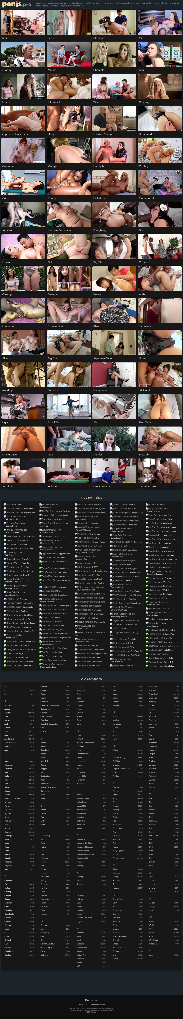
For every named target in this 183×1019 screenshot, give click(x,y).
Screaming (117, 910)
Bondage (8, 836)
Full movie (44, 906)
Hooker (79, 765)
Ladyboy (80, 899)
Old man (116, 761)
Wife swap (153, 940)
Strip (151, 757)
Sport (151, 731)
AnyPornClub (171, 559)
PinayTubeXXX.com (84, 552)
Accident (8, 705)
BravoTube (26, 559)
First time (44, 877)
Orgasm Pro (134, 620)
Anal (6, 716)
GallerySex (132, 569)
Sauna (115, 906)
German (43, 940)
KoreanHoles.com (47, 644)
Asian (6, 731)
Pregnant (116, 836)
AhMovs (164, 598)
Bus (6, 869)
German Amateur (47, 944)
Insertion (80, 817)
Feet (42, 854)
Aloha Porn (61, 610)
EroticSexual (99, 594)
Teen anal (153, 821)
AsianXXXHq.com (83, 530)
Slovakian (153, 687)
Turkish (152, 862)
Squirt (151, 739)
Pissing (116, 810)
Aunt (6, 750)
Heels (79, 750)
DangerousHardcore (155, 574)
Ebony (43, 810)
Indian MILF (81, 806)
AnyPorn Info (170, 531)
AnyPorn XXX (172, 539)
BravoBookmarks (12, 532)
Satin (115, 903)
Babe (6, 761)
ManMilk (58, 622)
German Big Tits (47, 947)
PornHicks (132, 639)
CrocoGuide (28, 509)
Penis (115, 802)
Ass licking (9, 739)
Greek (79, 709)
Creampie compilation (49, 705)
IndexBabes (169, 555)
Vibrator (152, 903)
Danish (43, 746)
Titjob (151, 847)
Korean (79, 884)
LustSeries (167, 523)
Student (152, 761)
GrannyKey (168, 642)
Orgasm (116, 765)
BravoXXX (132, 509)
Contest (43, 687)
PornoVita (96, 658)
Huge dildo (81, 776)
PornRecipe (169, 551)
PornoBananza (82, 628)
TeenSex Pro (29, 631)
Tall (150, 798)
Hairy (79, 735)
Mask (79, 940)
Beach (7, 791)
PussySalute (99, 622)
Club (6, 944)
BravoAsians (135, 573)
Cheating (8, 910)
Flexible (43, 888)
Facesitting (45, 836)
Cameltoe (8, 880)
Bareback (8, 769)
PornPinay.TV (136, 651)
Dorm (42, 780)
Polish (115, 817)
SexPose (165, 654)
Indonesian (81, 813)
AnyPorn (58, 656)
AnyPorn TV (170, 578)
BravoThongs (29, 623)
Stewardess (154, 746)
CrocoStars (98, 606)
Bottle (6, 843)
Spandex (152, 716)
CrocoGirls (61, 536)
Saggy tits (117, 899)
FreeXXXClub (136, 655)
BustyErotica (100, 513)
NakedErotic (99, 598)
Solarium (152, 709)
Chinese (7, 918)
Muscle (116, 705)
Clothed (7, 940)
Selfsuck (116, 921)
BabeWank (26, 627)
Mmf (114, 690)
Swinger (152, 780)
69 (5, 690)
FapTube (94, 646)
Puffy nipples (118, 851)
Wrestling (153, 944)
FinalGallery (169, 658)
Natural (116, 716)
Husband (80, 784)
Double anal (45, 784)
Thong (151, 832)
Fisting (43, 880)
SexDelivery (28, 571)
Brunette (7, 858)
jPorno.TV (25, 563)
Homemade (81, 761)
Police (115, 813)
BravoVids (167, 535)
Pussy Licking (118, 858)
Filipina (43, 869)
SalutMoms (168, 650)
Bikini (6, 817)
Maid (79, 936)
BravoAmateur (117, 662)
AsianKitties (134, 577)
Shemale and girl (120, 936)
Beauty (7, 795)
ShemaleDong (152, 626)
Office (115, 750)
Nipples (116, 720)
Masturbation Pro (47, 543)
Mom (115, 694)
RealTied (129, 666)
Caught (7, 899)
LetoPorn (24, 540)
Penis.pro (18, 4)
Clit (5, 933)
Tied (150, 839)
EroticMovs (133, 517)
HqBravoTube (101, 654)
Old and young (119, 757)
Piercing (116, 806)
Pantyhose (117, 795)
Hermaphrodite (83, 754)
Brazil (6, 847)
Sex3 (19, 505)
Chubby (7, 921)
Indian (79, 795)
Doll (42, 772)
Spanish (152, 720)
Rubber (116, 884)
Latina (79, 906)
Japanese (81, 839)
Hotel (79, 769)
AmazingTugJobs (12, 588)
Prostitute (117, 843)
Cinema (7, 925)
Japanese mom (83, 851)
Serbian (116, 925)
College (7, 947)
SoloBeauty (169, 543)
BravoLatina (169, 666)
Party (115, 798)
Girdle (42, 951)
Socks (151, 705)
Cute (42, 728)
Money (115, 698)
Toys (151, 854)
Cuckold (43, 713)
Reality (115, 869)
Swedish (152, 772)
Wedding (152, 925)
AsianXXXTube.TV (13, 582)
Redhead (116, 873)
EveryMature (100, 542)
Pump (115, 854)
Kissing (80, 877)
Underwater (153, 884)
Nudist (115, 728)
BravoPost (167, 519)
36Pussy (59, 591)
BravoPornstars (46, 532)
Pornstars (117, 825)
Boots (6, 839)
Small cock (153, 694)
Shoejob (116, 940)
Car (5, 884)
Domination (45, 776)
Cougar (43, 690)
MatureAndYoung (83, 519)
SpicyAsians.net (153, 511)
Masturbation (82, 947)
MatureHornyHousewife (85, 590)
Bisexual (8, 821)
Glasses (80, 687)
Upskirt (152, 892)
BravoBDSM (99, 602)
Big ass (7, 802)
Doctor (43, 765)
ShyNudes (96, 610)
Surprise (152, 765)
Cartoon (7, 888)
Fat (41, 851)
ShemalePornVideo (119, 610)
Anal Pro (23, 599)
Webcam (152, 921)
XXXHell (129, 643)
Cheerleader (9, 914)
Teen (151, 817)
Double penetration (48, 787)
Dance (43, 743)
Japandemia (99, 563)
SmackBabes (30, 642)
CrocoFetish (63, 568)
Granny (80, 705)
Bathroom (8, 776)
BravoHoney (28, 615)
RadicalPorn (63, 576)
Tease (151, 813)
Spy (150, 735)
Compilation (9, 951)
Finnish (43, 873)
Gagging (43, 925)
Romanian (117, 880)
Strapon (152, 754)
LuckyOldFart (30, 650)
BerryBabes (134, 521)
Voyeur (152, 910)
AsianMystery (65, 606)
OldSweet (96, 534)
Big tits (7, 813)
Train (151, 858)
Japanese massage (85, 847)
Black (6, 825)
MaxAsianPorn (82, 559)
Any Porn (59, 630)
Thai (150, 828)
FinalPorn (166, 547)
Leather (80, 910)
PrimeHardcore (117, 587)
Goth (79, 698)
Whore (151, 933)
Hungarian (81, 780)
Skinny (115, 959)
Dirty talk (44, 761)
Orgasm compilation (121, 769)
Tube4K (57, 618)
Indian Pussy (82, 810)
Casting (7, 892)
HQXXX (22, 654)
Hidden (79, 757)
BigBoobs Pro (65, 638)
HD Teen (80, 746)
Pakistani (116, 787)
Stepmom (153, 743)
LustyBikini (97, 579)
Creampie (44, 702)
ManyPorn (132, 561)
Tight (151, 843)
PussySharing (137, 513)
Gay (42, 936)
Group (79, 716)
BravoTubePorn (117, 538)
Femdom (44, 858)
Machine (80, 933)
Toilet (151, 851)
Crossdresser (45, 709)
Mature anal (81, 955)
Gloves (79, 694)
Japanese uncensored (86, 854)
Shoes (115, 944)
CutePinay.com (11, 555)
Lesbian (80, 914)
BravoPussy (28, 575)
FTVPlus (94, 618)
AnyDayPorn (100, 509)
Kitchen (80, 880)
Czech (43, 731)
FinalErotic (61, 587)
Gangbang (44, 933)
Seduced (116, 918)
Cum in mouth (46, 716)
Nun (114, 731)
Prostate (116, 839)
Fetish (43, 862)
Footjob (43, 895)
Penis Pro (166, 515)
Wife (151, 936)
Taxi (150, 806)
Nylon (115, 739)
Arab (6, 724)
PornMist (94, 523)
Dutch (42, 798)
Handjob (80, 739)
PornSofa (24, 611)
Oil (114, 754)
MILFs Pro (26, 619)
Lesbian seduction (84, 918)
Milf (78, 966)
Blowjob (7, 832)
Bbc (6, 780)
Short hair (117, 947)
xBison (127, 628)
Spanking (153, 724)
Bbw (6, 784)
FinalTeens (167, 594)
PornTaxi (58, 652)
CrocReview (99, 583)
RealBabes (168, 619)
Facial (42, 839)
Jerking (80, 866)
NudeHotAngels (117, 557)
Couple (43, 694)
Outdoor (116, 776)
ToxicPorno (97, 662)
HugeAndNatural (47, 602)
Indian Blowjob (83, 798)
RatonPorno (28, 666)
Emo (42, 817)
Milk (114, 687)
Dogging (43, 769)
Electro (43, 813)
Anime (7, 720)
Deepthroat (44, 750)
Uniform (152, 888)
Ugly (151, 877)
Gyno (79, 724)
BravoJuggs (99, 614)
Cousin (43, 698)
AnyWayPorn (64, 511)
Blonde (7, 828)
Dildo (42, 757)
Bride (6, 851)
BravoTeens (63, 595)
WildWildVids (135, 595)
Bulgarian (8, 866)
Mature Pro (132, 624)
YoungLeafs (63, 515)
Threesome (153, 836)
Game (42, 929)
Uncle (151, 880)
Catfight (7, 895)
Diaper (43, 754)
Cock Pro (95, 538)
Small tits (153, 698)
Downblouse (45, 791)
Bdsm (6, 787)
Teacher (152, 810)
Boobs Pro (96, 505)
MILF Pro (130, 647)
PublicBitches (101, 571)
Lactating (80, 895)
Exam (42, 825)
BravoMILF (168, 638)
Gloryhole (80, 690)
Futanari (43, 914)
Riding (115, 877)
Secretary (117, 914)
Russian (116, 888)
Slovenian (153, 690)
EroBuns (129, 581)
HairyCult (130, 565)
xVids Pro (166, 582)
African (7, 709)
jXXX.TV (94, 567)
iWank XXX (168, 662)
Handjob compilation (85, 743)
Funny (43, 910)
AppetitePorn (64, 554)
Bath (6, 772)
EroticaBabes (136, 603)
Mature (79, 951)
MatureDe (25, 646)
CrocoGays (62, 648)
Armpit (7, 728)
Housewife (81, 772)
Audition (7, 746)
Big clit (7, 806)
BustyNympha (152, 615)
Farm (42, 843)
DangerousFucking (48, 667)
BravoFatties (135, 591)
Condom (7, 955)
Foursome (44, 899)
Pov (114, 832)
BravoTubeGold (11, 595)
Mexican (80, 959)
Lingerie (80, 921)
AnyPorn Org (171, 527)
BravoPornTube (82, 642)
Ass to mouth (10, 743)
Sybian (152, 787)
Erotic (42, 821)
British (7, 854)
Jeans (79, 862)
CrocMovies (99, 650)
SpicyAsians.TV (11, 519)
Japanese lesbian (84, 843)
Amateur (7, 713)
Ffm (42, 866)
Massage (80, 944)
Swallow (152, 769)
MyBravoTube (137, 542)
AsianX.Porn (28, 548)
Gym (79, 720)
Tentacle (152, 825)
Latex (79, 903)
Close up (8, 936)
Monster (116, 702)
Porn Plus (60, 626)
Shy (114, 955)
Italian (79, 828)
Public (115, 847)
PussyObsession (47, 550)
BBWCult (165, 590)
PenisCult (25, 567)
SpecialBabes (172, 630)
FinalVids (166, 609)
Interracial (81, 825)
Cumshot (44, 720)
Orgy (115, 772)
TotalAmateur (29, 536)
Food (42, 892)
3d (5, 694)
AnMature (96, 666)
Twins (151, 866)
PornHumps (63, 634)
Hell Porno (61, 558)
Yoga (151, 955)
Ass (6, 735)
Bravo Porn (62, 660)
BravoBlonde (170, 563)
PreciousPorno (11, 526)
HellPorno (166, 567)
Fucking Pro (28, 603)
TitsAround (97, 546)
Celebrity (8, 903)
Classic (7, 929)
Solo (151, 713)
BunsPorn (167, 586)
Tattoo (151, 802)
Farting (43, 847)
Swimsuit (152, 776)
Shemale (116, 933)
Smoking (152, 702)
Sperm (151, 728)
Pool (114, 821)
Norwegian (117, 724)
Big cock (8, 810)
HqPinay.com (29, 513)
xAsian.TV (132, 505)
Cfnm (6, 906)
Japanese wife (83, 858)
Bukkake (8, 862)
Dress (42, 795)
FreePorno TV (172, 646)
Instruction (81, 821)
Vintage (152, 906)
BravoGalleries (46, 507)
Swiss (151, 784)
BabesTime (62, 614)
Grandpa (80, 702)
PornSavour (134, 599)
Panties (116, 791)
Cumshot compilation (49, 724)
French (43, 903)
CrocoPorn (132, 525)
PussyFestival (11, 638)
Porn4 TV (24, 658)
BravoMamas (29, 662)
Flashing (43, 884)
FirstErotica (62, 572)
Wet (150, 929)
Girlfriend (44, 955)
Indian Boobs (82, 802)
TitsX (125, 546)
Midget (79, 962)
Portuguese (117, 828)
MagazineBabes (117, 531)
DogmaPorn (169, 634)
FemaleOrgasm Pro (119, 616)
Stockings (153, 750)
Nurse (115, 735)
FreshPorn (96, 575)
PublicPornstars (153, 605)
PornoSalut (61, 519)
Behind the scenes (12, 798)
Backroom (8, 765)
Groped (80, 713)
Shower (116, 951)
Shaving (116, 929)
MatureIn (23, 544)
